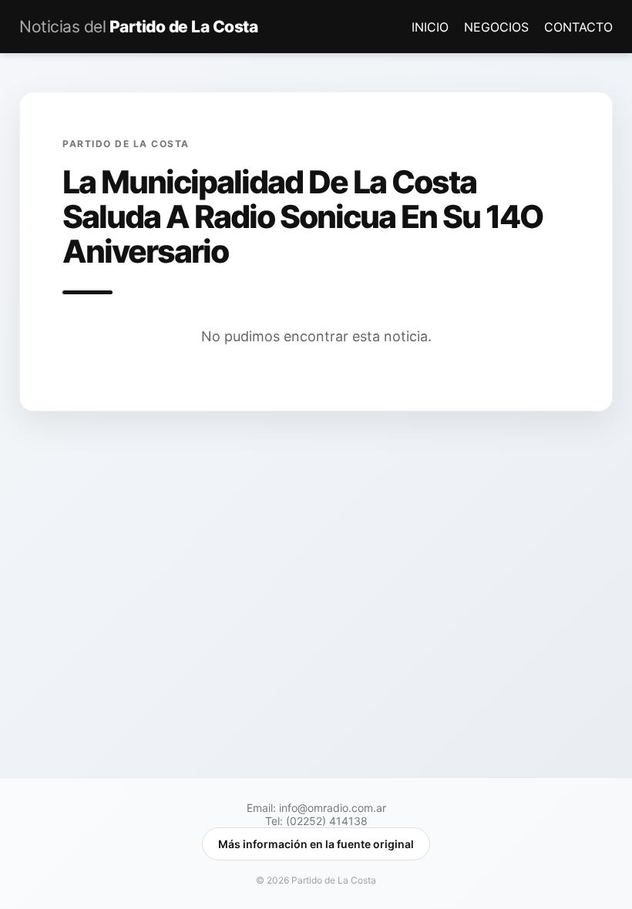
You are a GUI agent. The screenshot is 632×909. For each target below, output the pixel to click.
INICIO (432, 27)
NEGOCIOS (498, 27)
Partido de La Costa (138, 26)
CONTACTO (578, 27)
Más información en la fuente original (316, 843)
